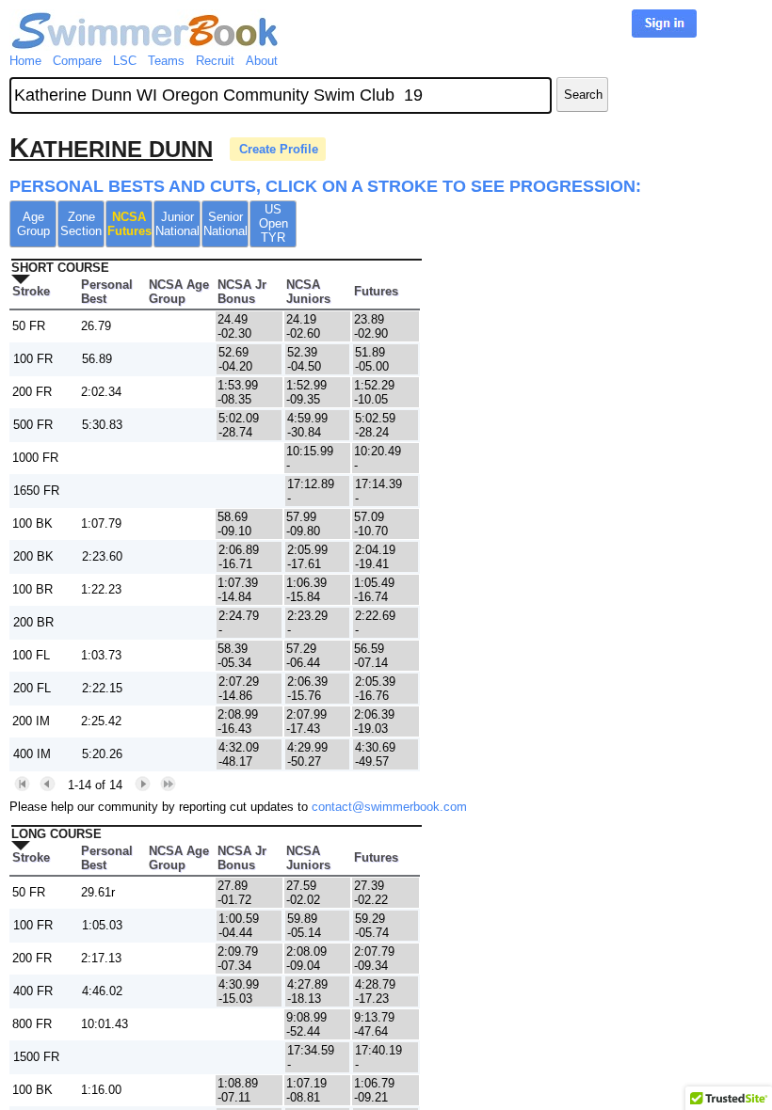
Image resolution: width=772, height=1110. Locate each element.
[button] (22, 784)
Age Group (33, 224)
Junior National (177, 224)
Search (583, 94)
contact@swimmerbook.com (389, 807)
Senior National (225, 224)
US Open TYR (273, 223)
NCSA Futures (129, 224)
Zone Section (81, 224)
